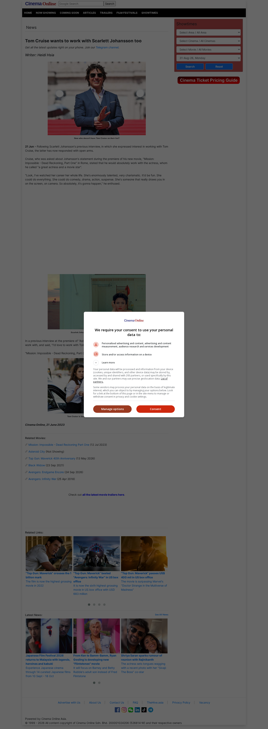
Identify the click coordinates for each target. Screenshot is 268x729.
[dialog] (134, 364)
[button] (134, 362)
